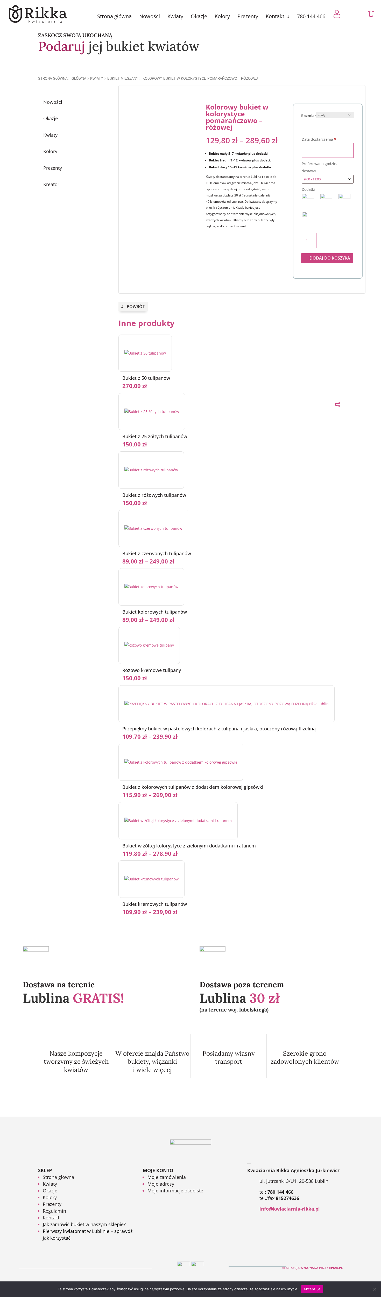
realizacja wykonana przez (312, 1268)
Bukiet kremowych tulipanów (154, 904)
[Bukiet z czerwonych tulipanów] (153, 528)
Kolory (222, 17)
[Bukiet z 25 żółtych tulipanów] (151, 411)
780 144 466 (311, 17)
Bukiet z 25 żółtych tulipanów (154, 436)
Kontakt (275, 17)
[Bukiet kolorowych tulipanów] (151, 586)
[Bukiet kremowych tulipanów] (151, 879)
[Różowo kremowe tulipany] (149, 645)
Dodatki (308, 189)
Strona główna (114, 17)
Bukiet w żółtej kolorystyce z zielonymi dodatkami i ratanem (189, 846)
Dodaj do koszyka (329, 258)
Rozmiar (308, 115)
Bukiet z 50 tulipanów (146, 378)
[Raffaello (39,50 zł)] (326, 199)
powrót (136, 306)
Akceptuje (312, 1289)
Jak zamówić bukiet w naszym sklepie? (84, 1224)
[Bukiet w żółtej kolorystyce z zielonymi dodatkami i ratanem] (178, 820)
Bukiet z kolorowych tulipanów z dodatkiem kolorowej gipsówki (192, 787)
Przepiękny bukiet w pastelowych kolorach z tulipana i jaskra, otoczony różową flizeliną (219, 728)
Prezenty (247, 17)
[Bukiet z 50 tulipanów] (145, 353)
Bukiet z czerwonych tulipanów (156, 553)
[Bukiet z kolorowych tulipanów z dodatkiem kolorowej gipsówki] (180, 762)
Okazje (199, 17)
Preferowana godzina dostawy (320, 167)
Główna (79, 78)
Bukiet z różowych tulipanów (154, 495)
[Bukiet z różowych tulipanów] (151, 469)
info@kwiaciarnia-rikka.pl (289, 1209)
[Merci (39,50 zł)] (308, 217)
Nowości (149, 17)
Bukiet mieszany (122, 78)
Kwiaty (175, 17)
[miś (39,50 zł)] (308, 199)
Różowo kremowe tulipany (151, 670)
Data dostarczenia (319, 139)
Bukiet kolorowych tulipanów (154, 612)
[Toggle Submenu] (92, 118)
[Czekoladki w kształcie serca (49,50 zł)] (344, 199)
